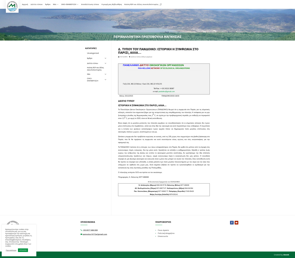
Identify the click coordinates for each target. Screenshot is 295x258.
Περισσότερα (11, 250)
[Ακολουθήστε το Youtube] (236, 222)
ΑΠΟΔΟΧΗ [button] (23, 250)
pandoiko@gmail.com (166, 91)
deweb (286, 254)
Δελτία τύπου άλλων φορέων (141, 57)
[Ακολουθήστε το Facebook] (232, 222)
